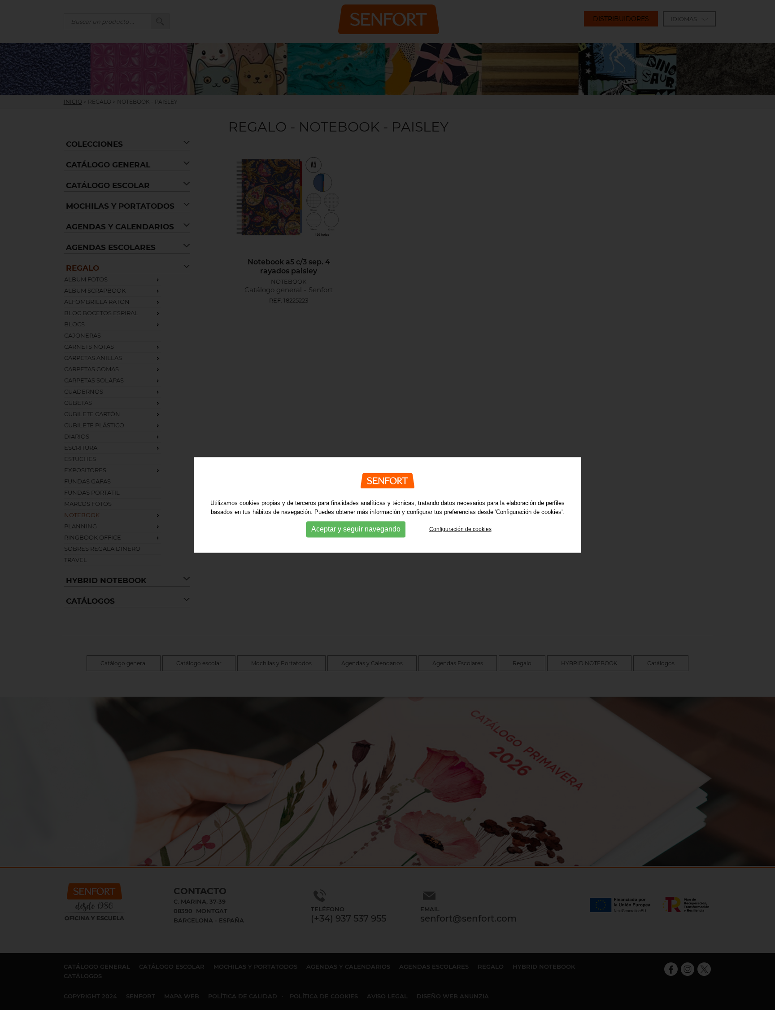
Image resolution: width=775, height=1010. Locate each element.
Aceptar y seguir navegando (356, 529)
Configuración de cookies (460, 529)
